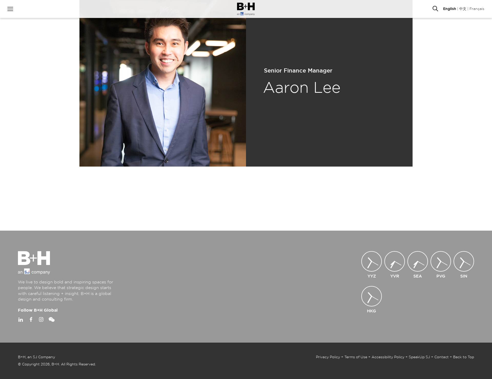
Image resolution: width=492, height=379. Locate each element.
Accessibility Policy (388, 357)
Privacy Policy (328, 357)
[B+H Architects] (246, 9)
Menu (10, 9)
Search (435, 9)
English (449, 9)
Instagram (41, 319)
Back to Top (463, 357)
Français (476, 9)
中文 (462, 9)
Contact (441, 357)
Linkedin (20, 319)
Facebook (30, 319)
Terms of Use (355, 357)
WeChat (51, 319)
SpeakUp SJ (419, 357)
